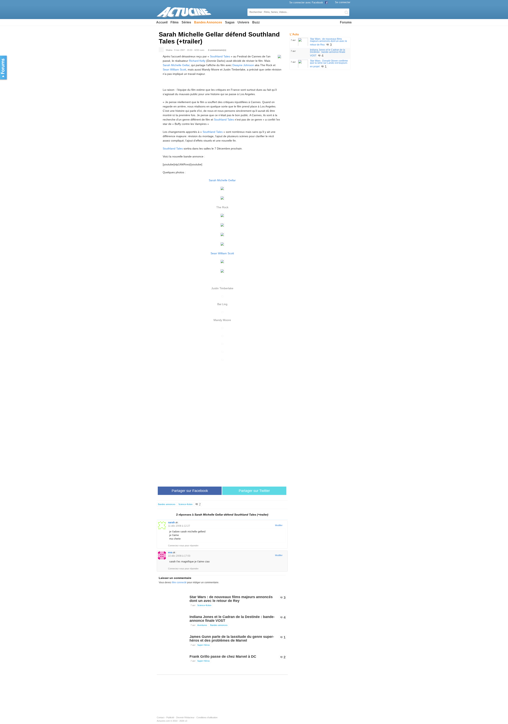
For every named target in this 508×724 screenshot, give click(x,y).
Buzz (256, 22)
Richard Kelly (197, 60)
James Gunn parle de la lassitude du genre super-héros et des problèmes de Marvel (232, 639)
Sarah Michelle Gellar (176, 65)
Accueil (161, 22)
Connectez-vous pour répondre (183, 545)
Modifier (279, 525)
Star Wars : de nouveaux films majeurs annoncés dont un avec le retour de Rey (231, 599)
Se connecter (342, 2)
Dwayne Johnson (243, 65)
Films (174, 22)
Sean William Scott (174, 69)
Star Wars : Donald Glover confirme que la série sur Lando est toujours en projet (329, 63)
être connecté (179, 582)
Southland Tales (220, 56)
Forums (346, 22)
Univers (243, 22)
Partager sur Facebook (190, 491)
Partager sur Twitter (254, 491)
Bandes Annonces (208, 22)
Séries (186, 22)
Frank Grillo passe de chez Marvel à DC (223, 656)
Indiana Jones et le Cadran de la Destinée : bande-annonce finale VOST (232, 619)
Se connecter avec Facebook (306, 2)
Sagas (230, 22)
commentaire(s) (217, 50)
